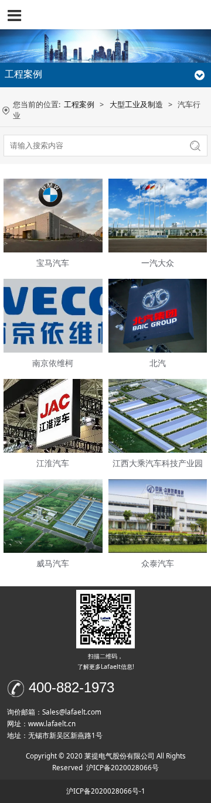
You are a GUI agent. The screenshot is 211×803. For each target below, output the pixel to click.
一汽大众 (157, 262)
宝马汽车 (52, 262)
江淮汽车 (52, 463)
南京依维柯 (52, 362)
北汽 (157, 362)
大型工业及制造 (136, 105)
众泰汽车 (157, 563)
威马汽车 (52, 563)
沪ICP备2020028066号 (122, 767)
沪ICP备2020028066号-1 (105, 791)
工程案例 (79, 105)
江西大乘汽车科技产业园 (158, 463)
